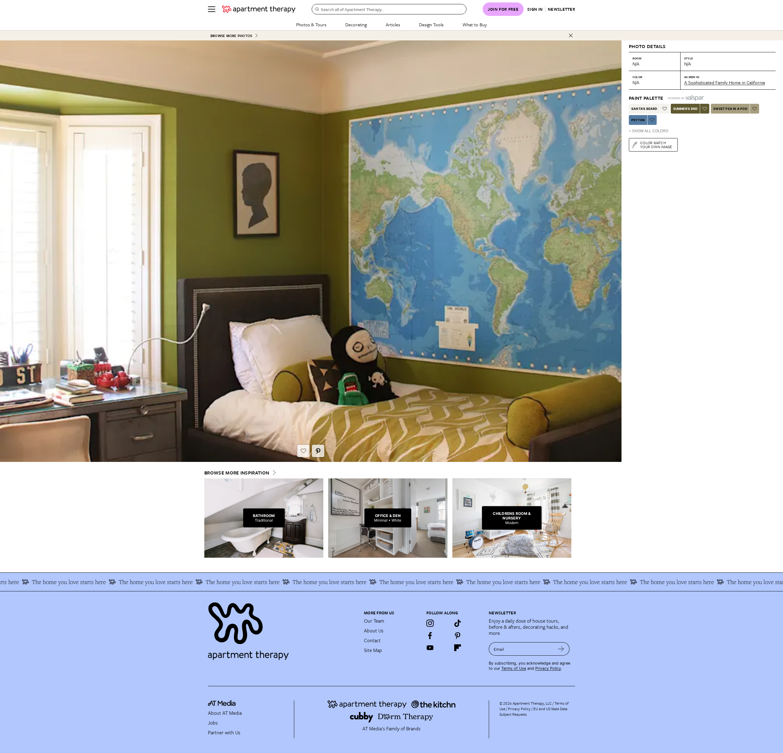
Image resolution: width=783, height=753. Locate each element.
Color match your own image (656, 144)
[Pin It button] (318, 451)
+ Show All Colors (648, 131)
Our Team (374, 620)
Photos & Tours (311, 24)
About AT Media (225, 713)
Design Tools (431, 24)
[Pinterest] (457, 635)
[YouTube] (430, 647)
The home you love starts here (97, 582)
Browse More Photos (231, 35)
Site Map (373, 650)
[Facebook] (430, 635)
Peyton (638, 120)
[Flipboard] (457, 647)
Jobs (213, 722)
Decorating (356, 24)
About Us (374, 630)
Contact (372, 640)
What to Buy (474, 24)
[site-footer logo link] (222, 704)
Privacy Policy (548, 668)
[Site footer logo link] (282, 628)
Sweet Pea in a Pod (730, 109)
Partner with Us (224, 732)
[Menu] (211, 9)
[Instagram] (430, 623)
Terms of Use (513, 668)
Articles (393, 24)
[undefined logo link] (258, 9)
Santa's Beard (644, 109)
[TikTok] (457, 623)
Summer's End (685, 109)
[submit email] (561, 649)
